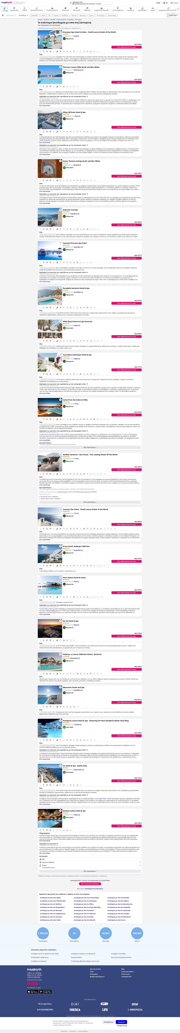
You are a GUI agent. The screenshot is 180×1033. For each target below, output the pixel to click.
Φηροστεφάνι (112, 15)
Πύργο (76, 116)
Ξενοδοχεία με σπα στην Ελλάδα (118, 898)
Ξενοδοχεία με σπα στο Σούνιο (84, 910)
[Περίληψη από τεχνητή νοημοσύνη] (57, 98)
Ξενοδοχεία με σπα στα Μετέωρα (51, 910)
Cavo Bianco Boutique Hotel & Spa (77, 355)
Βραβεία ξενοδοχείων (97, 977)
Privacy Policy (73, 1031)
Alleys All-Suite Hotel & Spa (74, 112)
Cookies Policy (64, 1031)
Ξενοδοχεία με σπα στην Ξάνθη (50, 920)
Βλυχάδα (76, 165)
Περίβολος (65, 15)
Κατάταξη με (22, 15)
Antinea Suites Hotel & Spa (74, 811)
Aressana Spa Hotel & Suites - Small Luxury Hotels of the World (89, 32)
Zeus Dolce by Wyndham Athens (121, 957)
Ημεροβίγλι (34, 15)
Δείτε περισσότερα (89, 447)
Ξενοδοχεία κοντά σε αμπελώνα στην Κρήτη (45, 954)
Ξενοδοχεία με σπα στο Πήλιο (84, 904)
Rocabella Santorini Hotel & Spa (76, 288)
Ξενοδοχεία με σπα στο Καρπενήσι (118, 910)
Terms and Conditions (83, 1031)
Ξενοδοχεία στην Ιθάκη (118, 954)
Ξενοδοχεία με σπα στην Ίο (116, 920)
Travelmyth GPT (126, 977)
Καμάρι (56, 15)
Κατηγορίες (94, 974)
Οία (49, 15)
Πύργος (91, 15)
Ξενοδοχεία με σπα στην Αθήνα (50, 898)
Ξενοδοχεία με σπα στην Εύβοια (118, 901)
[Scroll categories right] (178, 9)
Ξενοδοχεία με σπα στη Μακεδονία (119, 917)
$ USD (158, 3)
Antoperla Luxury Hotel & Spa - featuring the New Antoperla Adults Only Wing (96, 721)
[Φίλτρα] (2, 15)
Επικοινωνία (125, 974)
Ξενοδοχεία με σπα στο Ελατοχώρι (85, 901)
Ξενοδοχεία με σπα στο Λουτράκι (51, 917)
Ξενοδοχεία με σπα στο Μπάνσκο (85, 914)
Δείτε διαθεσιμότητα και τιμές (126, 47)
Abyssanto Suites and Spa (73, 687)
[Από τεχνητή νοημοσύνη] (54, 92)
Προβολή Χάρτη (173, 15)
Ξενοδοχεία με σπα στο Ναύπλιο (51, 904)
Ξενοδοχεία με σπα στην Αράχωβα (118, 907)
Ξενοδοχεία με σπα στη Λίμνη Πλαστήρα (87, 907)
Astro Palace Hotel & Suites (74, 577)
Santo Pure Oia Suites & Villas (75, 400)
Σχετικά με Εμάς (95, 969)
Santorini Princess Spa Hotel (75, 243)
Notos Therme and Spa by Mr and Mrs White (81, 161)
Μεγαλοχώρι (101, 15)
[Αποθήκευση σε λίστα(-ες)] (60, 32)
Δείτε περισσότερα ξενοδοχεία (90, 884)
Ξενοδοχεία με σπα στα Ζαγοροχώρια (52, 907)
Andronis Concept (70, 210)
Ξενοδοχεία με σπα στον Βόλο (84, 917)
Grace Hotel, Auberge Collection (76, 546)
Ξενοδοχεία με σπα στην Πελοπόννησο (53, 901)
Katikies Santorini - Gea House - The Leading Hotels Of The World (90, 454)
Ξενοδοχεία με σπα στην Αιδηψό (118, 914)
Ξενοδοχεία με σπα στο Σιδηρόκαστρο (52, 914)
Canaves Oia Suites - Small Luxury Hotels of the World (85, 509)
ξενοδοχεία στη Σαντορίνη (94, 889)
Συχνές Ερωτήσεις (127, 971)
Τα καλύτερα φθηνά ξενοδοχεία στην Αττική (85, 961)
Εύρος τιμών (10, 15)
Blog (122, 969)
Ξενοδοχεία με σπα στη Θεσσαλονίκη (119, 904)
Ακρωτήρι (83, 15)
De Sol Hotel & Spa (70, 621)
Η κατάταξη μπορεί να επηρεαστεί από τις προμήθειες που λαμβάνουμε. (58, 28)
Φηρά (43, 15)
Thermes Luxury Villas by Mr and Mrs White (81, 67)
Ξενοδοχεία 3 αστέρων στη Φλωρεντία (83, 954)
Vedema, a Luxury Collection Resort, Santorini (82, 654)
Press (91, 971)
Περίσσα (74, 15)
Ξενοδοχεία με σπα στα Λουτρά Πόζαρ (86, 898)
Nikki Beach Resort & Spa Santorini (77, 321)
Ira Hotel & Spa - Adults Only (75, 766)
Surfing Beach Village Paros (39, 957)
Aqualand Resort (76, 957)
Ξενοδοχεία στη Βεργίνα (38, 961)
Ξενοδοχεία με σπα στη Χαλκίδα (84, 920)
